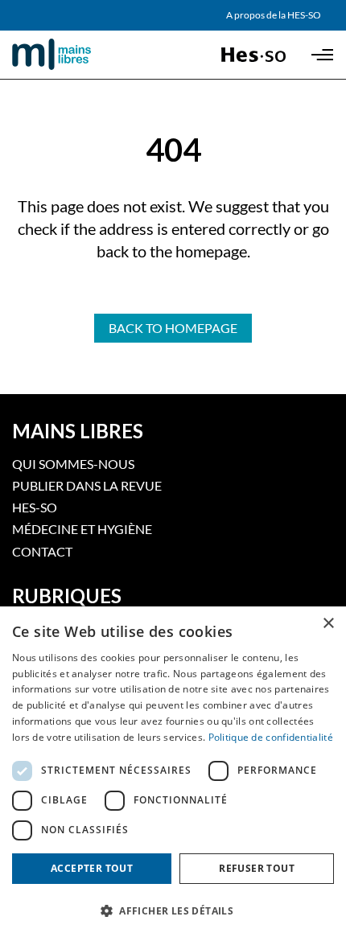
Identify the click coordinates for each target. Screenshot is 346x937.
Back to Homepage (173, 327)
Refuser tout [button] (257, 868)
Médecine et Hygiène (82, 528)
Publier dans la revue (87, 485)
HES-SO (34, 507)
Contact (42, 551)
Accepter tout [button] (92, 868)
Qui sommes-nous (73, 463)
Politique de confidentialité (270, 737)
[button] (173, 910)
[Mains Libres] (79, 55)
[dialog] (173, 771)
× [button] (328, 624)
